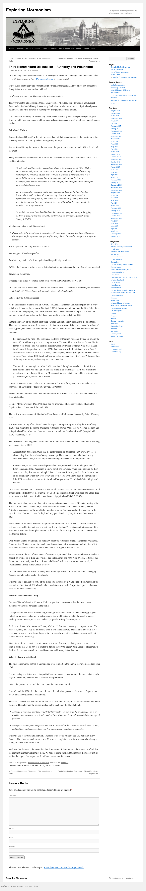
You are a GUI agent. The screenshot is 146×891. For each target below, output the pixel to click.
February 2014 (116, 208)
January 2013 (115, 236)
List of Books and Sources (70, 48)
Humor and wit (116, 287)
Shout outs (114, 323)
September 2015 (116, 164)
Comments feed (116, 349)
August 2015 (115, 167)
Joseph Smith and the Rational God (123, 292)
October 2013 (115, 216)
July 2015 (114, 169)
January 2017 (115, 128)
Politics (113, 313)
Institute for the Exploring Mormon (123, 290)
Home (11, 48)
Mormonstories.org (44, 78)
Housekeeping (116, 285)
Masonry (114, 298)
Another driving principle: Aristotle (125, 77)
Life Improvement (117, 295)
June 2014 (114, 198)
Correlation (114, 262)
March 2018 (115, 115)
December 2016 (116, 131)
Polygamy (114, 316)
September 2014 (116, 190)
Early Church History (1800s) (121, 269)
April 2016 (114, 149)
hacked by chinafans (118, 85)
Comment (13, 795)
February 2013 (116, 233)
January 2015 (115, 182)
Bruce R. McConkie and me (28, 48)
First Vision (115, 275)
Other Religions (116, 310)
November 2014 (116, 187)
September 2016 (116, 136)
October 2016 (115, 133)
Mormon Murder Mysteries (120, 303)
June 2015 (114, 172)
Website (12, 846)
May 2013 (114, 226)
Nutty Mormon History (119, 308)
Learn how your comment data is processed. (64, 867)
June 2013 (114, 223)
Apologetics (115, 254)
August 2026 (115, 110)
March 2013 (115, 231)
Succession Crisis (117, 326)
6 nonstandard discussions (38, 762)
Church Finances (116, 259)
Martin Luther (89, 48)
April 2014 (114, 203)
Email (11, 837)
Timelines (114, 328)
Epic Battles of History (118, 272)
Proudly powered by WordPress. (122, 878)
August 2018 (115, 113)
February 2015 (116, 180)
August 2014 (115, 192)
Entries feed (115, 346)
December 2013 (116, 213)
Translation (114, 331)
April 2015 (114, 174)
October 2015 (115, 162)
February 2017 (116, 126)
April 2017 (114, 123)
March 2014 (115, 205)
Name (12, 828)
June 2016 (114, 144)
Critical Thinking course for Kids (122, 264)
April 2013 (114, 228)
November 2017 (116, 118)
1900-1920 (114, 244)
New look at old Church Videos (121, 305)
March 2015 (115, 177)
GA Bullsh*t (115, 282)
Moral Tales (115, 300)
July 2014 (114, 195)
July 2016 (114, 141)
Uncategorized (116, 334)
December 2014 (116, 185)
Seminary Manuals (117, 321)
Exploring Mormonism (28, 10)
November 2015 (116, 159)
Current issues (116, 267)
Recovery (114, 318)
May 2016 (114, 146)
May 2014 (114, 200)
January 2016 (115, 154)
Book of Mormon (117, 257)
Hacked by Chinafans (118, 87)
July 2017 (114, 121)
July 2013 (114, 221)
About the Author (49, 48)
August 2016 (115, 139)
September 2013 (116, 218)
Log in (113, 344)
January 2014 (115, 210)
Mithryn (36, 70)
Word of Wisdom (117, 336)
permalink (64, 762)
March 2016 (115, 151)
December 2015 (116, 157)
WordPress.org (116, 351)
